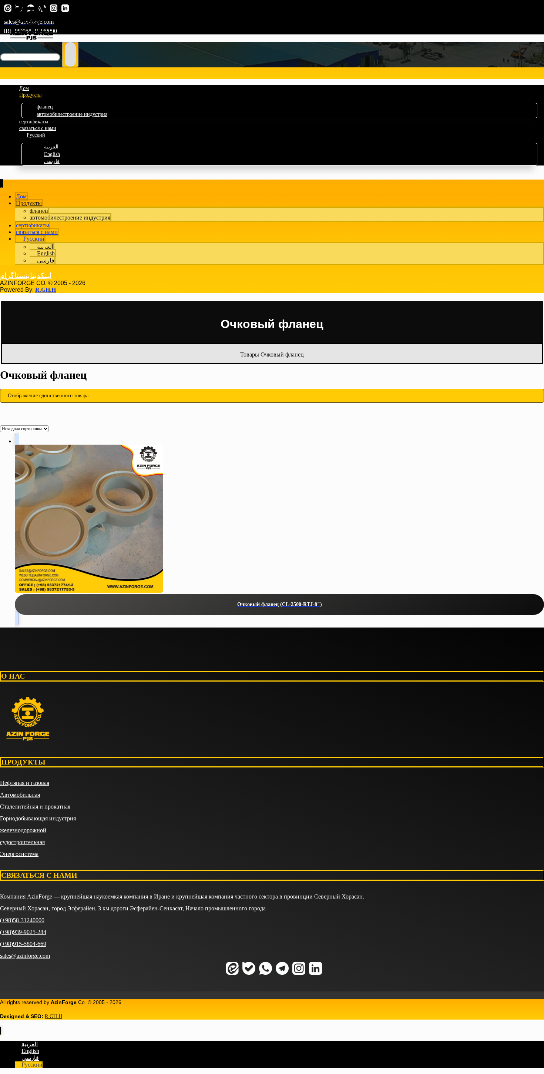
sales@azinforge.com (25, 956)
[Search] (70, 54)
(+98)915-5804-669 (23, 944)
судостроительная (22, 842)
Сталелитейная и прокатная (35, 806)
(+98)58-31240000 (22, 920)
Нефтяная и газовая (24, 783)
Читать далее (272, 1028)
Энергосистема (19, 854)
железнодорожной (23, 830)
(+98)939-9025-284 (23, 932)
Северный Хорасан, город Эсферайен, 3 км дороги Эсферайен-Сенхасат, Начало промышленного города (133, 908)
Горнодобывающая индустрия (38, 818)
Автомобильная (20, 795)
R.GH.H (45, 290)
